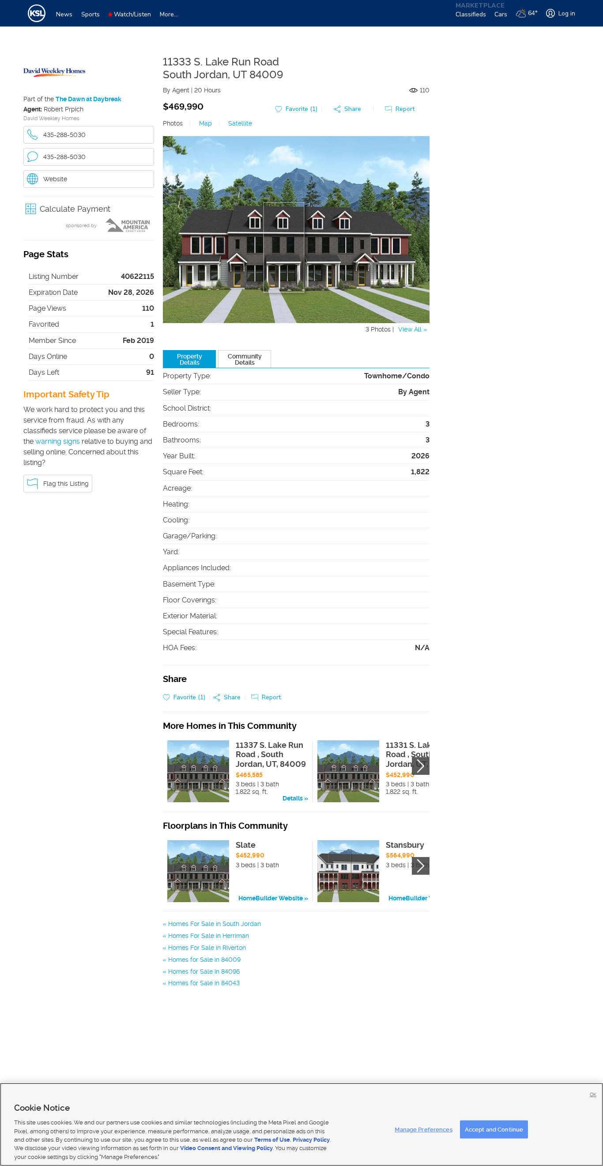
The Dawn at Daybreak (88, 99)
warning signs (57, 441)
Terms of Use (272, 1139)
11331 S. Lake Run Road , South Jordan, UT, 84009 (421, 754)
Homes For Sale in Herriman (208, 935)
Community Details (245, 359)
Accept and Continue (494, 1129)
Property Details (189, 359)
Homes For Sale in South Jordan (214, 923)
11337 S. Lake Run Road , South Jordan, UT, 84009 (271, 754)
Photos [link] (173, 123)
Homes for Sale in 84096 (204, 971)
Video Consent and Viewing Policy (226, 1148)
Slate (246, 845)
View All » (412, 329)
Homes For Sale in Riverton (207, 947)
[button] (88, 209)
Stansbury (405, 845)
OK (593, 1094)
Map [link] (205, 123)
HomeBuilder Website (270, 898)
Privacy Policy (311, 1139)
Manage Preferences (423, 1129)
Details (293, 798)
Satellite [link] (240, 123)
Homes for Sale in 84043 (204, 983)
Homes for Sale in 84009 (204, 959)
